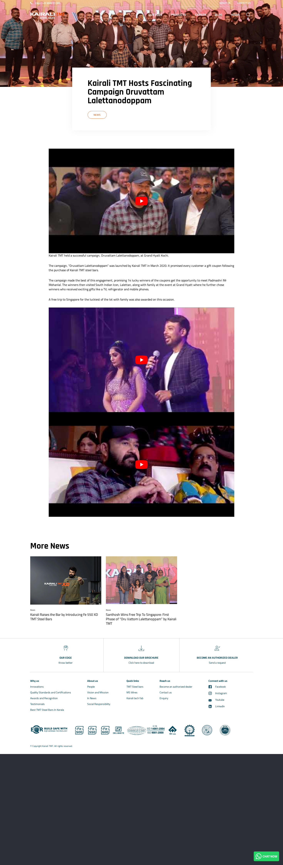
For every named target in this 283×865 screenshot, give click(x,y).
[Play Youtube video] (141, 201)
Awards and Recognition (44, 698)
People (91, 686)
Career (200, 15)
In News (91, 698)
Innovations (37, 686)
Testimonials (37, 704)
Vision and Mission (98, 692)
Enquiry (164, 698)
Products (178, 15)
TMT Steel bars (134, 686)
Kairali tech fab (134, 698)
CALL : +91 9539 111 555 (47, 3)
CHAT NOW (269, 856)
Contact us (166, 692)
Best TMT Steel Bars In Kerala (47, 709)
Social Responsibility (98, 704)
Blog (218, 15)
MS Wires (131, 692)
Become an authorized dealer (176, 686)
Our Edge (155, 15)
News (235, 15)
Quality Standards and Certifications (50, 692)
